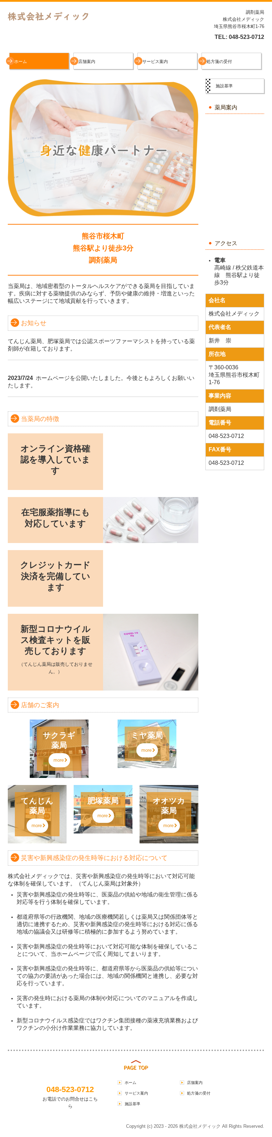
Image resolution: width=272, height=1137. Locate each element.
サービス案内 (155, 61)
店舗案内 (86, 61)
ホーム (20, 61)
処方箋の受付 (219, 61)
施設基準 (224, 85)
